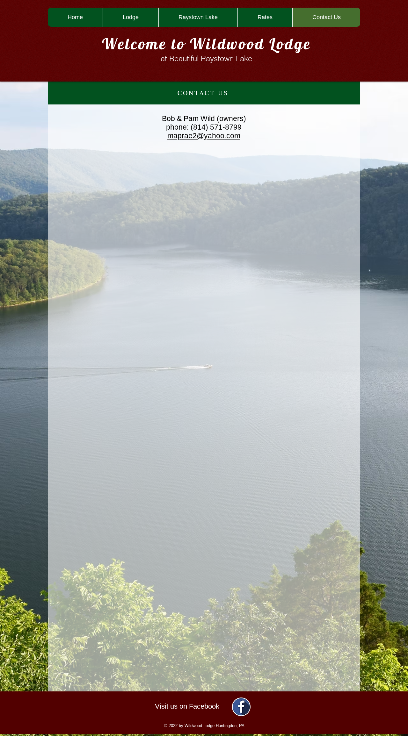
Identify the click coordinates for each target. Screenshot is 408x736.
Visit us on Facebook (187, 706)
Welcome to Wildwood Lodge (206, 43)
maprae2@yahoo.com (203, 136)
